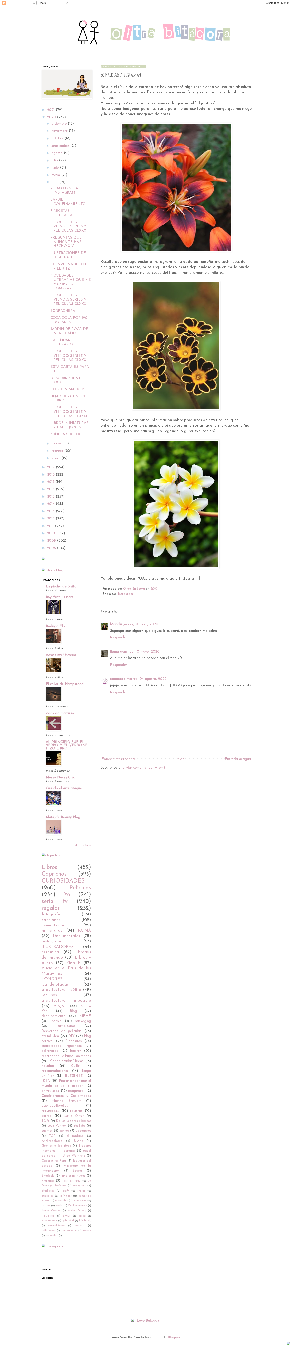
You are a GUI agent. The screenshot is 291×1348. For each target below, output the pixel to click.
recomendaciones (55, 1071)
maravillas (61, 1200)
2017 (51, 482)
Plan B (73, 963)
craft (66, 1190)
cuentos (47, 1130)
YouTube (79, 1125)
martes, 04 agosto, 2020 (146, 679)
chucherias (48, 1190)
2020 (52, 117)
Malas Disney (77, 1210)
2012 (51, 518)
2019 (51, 467)
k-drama (48, 1180)
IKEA (46, 1081)
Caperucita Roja (54, 1160)
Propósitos (73, 1041)
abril (55, 182)
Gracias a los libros (56, 1145)
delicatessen (49, 1220)
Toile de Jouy (71, 1180)
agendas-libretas (55, 1106)
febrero (57, 451)
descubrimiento (53, 1016)
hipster (75, 1051)
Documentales (66, 936)
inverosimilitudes (73, 1175)
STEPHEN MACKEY (67, 389)
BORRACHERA (62, 311)
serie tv (55, 901)
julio (55, 160)
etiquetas (47, 1195)
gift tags (66, 1195)
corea (82, 1215)
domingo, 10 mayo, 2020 (140, 652)
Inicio (180, 759)
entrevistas (50, 1091)
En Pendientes (77, 1205)
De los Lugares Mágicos (73, 1121)
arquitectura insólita (61, 990)
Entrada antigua (238, 759)
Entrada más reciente (119, 759)
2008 (52, 548)
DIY (71, 1036)
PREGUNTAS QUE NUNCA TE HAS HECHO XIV (66, 242)
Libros (49, 867)
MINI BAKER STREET (68, 434)
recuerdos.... (50, 1111)
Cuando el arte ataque (64, 788)
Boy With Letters (59, 597)
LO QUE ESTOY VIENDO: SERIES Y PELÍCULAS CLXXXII (69, 227)
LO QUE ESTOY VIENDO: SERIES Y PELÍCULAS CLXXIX (68, 412)
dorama (69, 1150)
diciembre (59, 124)
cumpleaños (66, 1026)
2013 (51, 511)
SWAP (67, 1215)
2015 (51, 496)
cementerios (53, 925)
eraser (81, 1190)
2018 (51, 475)
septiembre (60, 146)
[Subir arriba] (288, 1344)
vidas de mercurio (60, 713)
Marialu (116, 624)
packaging (83, 1021)
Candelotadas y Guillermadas (66, 1096)
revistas (76, 1111)
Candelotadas (55, 984)
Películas (80, 888)
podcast (80, 1225)
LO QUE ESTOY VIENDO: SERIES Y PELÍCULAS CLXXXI (68, 300)
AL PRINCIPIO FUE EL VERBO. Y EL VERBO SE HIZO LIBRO (66, 745)
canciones (51, 920)
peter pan (80, 1200)
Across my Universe (61, 655)
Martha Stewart (66, 1101)
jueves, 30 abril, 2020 (140, 624)
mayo (56, 175)
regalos (51, 908)
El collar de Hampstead (65, 684)
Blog (73, 1011)
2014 (51, 504)
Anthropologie (52, 1141)
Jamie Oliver (74, 1116)
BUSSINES (74, 1076)
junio (55, 168)
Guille (75, 1066)
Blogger (174, 1337)
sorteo (47, 1116)
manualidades (56, 1225)
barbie (57, 1021)
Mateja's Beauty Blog (63, 817)
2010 (51, 533)
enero (56, 458)
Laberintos (83, 1130)
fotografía (52, 914)
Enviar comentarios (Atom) (143, 768)
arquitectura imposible (66, 1000)
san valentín (69, 1230)
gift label (68, 1220)
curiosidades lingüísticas (62, 1046)
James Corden (51, 1210)
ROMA (84, 930)
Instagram (125, 594)
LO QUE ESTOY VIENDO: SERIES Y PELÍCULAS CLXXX (68, 356)
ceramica (50, 952)
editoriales (50, 1051)
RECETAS (48, 1215)
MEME (85, 1016)
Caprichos (54, 874)
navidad (48, 1066)
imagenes (75, 1091)
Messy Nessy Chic (60, 777)
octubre (58, 138)
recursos (49, 995)
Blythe (78, 1141)
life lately (85, 1220)
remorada (117, 679)
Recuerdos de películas (61, 1031)
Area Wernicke (74, 1155)
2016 (51, 489)
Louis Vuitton (57, 1125)
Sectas (77, 1170)
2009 (52, 541)
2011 (51, 526)
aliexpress (79, 1185)
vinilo (59, 1205)
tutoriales (52, 1235)
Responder (118, 637)
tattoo (46, 1205)
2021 (51, 110)
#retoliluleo (50, 1036)
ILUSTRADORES (58, 947)
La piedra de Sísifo (61, 586)
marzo (56, 443)
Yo (67, 895)
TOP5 (46, 1121)
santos (64, 1130)
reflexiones (48, 1230)
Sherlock (48, 1175)
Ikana (114, 652)
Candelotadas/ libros (67, 1061)
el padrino (75, 1136)
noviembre (60, 131)
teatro (87, 1230)
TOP (52, 1136)
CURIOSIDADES (63, 881)
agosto (57, 153)
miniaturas (52, 930)
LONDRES (52, 979)
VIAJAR (60, 1006)
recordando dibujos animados (66, 1056)
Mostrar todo (82, 845)
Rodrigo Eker (56, 626)
